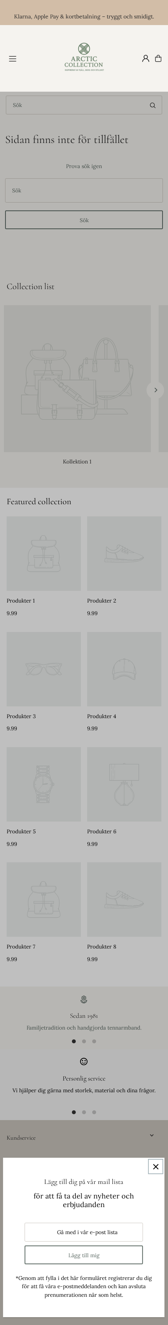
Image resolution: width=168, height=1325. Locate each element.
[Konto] (145, 58)
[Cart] (158, 58)
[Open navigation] (31, 58)
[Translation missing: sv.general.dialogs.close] (156, 1166)
